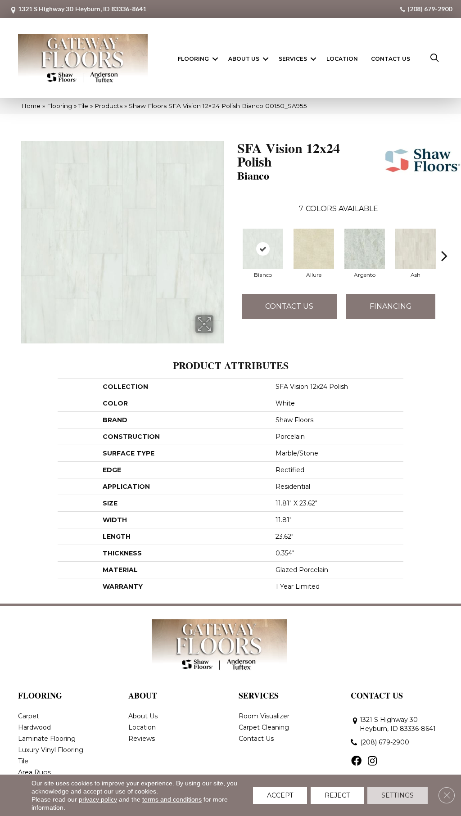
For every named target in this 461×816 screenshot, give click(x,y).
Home (31, 105)
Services (293, 58)
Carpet (28, 716)
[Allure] (313, 248)
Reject (337, 795)
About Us (243, 58)
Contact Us (390, 58)
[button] (215, 59)
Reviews (141, 739)
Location (342, 58)
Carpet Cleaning (264, 727)
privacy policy (98, 799)
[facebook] (356, 761)
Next (444, 242)
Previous (233, 242)
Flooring (193, 58)
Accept (280, 795)
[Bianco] (262, 248)
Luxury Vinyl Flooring (50, 750)
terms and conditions (172, 799)
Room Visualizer (264, 716)
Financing (391, 306)
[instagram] (372, 761)
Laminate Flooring (47, 739)
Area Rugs (34, 772)
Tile (83, 105)
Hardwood (34, 727)
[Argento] (364, 248)
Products (108, 105)
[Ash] (415, 248)
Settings (397, 795)
